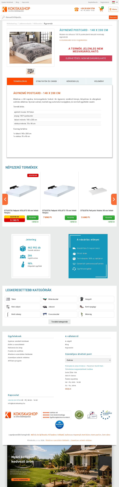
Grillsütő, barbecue (64, 435)
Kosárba (32, 218)
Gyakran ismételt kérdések (18, 341)
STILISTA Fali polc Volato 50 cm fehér (96, 210)
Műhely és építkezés (39, 435)
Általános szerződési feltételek (20, 354)
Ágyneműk (48, 24)
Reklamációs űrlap (15, 348)
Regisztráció (105, 2)
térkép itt (68, 389)
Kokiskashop (12, 24)
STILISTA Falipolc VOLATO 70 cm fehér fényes (59, 211)
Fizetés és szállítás (15, 351)
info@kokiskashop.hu (16, 403)
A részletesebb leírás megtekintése (73, 40)
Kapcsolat (25, 2)
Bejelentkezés (93, 2)
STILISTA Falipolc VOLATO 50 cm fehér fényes (21, 211)
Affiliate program (15, 361)
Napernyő (77, 435)
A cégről (68, 341)
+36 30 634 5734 (14, 400)
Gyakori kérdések (7, 2)
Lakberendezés (25, 24)
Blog (17, 2)
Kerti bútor (86, 435)
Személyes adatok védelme (18, 357)
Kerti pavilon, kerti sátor (100, 435)
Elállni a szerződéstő (16, 344)
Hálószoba (37, 24)
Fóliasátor (52, 435)
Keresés (113, 17)
